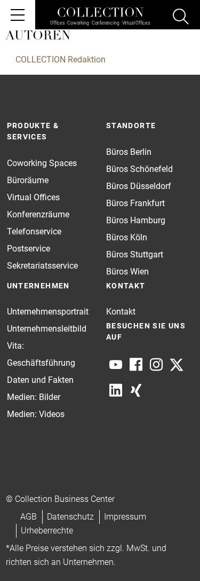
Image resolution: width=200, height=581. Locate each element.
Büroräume (28, 180)
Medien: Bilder (33, 397)
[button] (171, 552)
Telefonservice (34, 231)
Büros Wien (127, 271)
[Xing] (136, 390)
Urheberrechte (47, 530)
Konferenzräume (38, 214)
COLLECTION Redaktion (60, 59)
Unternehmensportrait (48, 312)
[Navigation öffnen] (17, 14)
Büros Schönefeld (139, 169)
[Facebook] (136, 364)
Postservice (28, 249)
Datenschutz (70, 517)
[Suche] (180, 18)
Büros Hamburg (135, 220)
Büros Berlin (128, 152)
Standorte (131, 125)
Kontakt (120, 312)
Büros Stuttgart (134, 254)
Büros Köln (126, 237)
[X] (176, 364)
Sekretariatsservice (42, 266)
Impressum (125, 517)
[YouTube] (115, 364)
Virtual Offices (33, 197)
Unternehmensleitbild (46, 329)
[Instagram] (156, 364)
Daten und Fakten (40, 380)
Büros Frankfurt (135, 203)
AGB (28, 517)
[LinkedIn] (115, 390)
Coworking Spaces (42, 163)
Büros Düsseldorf (138, 186)
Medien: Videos (36, 414)
